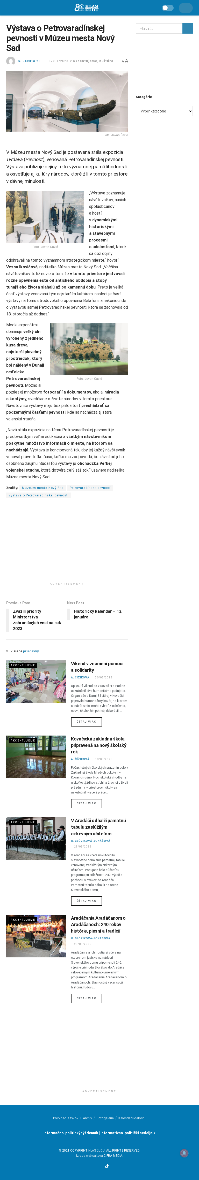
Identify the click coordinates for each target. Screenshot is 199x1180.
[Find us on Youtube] (101, 1166)
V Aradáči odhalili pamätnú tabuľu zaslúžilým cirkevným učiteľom (98, 827)
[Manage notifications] (184, 1153)
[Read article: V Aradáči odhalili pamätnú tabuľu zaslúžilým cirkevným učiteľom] (36, 838)
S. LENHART (29, 61)
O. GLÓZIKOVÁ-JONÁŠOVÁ (90, 840)
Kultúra (106, 61)
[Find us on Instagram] (94, 1166)
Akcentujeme (85, 61)
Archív (87, 1118)
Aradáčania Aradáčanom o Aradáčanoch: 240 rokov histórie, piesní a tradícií (98, 924)
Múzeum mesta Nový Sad (43, 488)
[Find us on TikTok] (107, 1166)
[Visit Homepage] (86, 8)
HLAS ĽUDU (96, 1150)
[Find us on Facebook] (88, 1166)
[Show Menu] (8, 8)
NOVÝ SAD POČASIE (164, 63)
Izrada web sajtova (89, 1156)
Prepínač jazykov (65, 1118)
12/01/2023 (58, 61)
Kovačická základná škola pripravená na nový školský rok (98, 745)
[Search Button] (187, 28)
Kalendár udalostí (131, 1118)
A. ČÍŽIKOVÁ (80, 677)
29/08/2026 (82, 846)
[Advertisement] (67, 543)
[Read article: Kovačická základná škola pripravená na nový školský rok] (36, 757)
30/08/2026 (103, 677)
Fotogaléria (105, 1118)
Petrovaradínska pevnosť (90, 488)
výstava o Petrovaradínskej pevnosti (39, 495)
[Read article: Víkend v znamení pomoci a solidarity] (36, 681)
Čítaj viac (89, 721)
